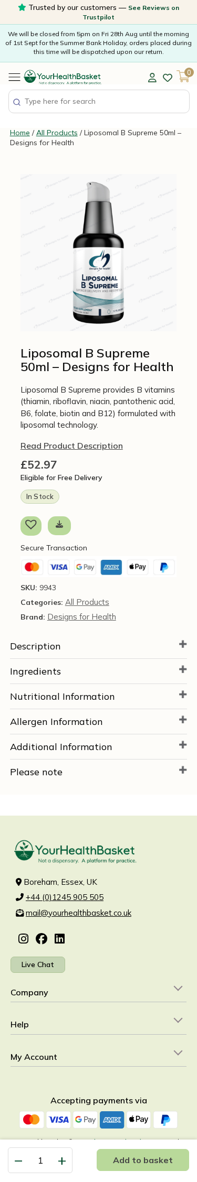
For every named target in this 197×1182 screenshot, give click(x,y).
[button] (33, 525)
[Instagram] (23, 939)
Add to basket (143, 1160)
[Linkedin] (60, 939)
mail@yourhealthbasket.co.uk (78, 913)
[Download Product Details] (59, 524)
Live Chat (38, 964)
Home (20, 132)
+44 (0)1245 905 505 (64, 897)
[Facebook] (41, 939)
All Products (57, 132)
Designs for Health (81, 617)
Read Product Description (71, 445)
